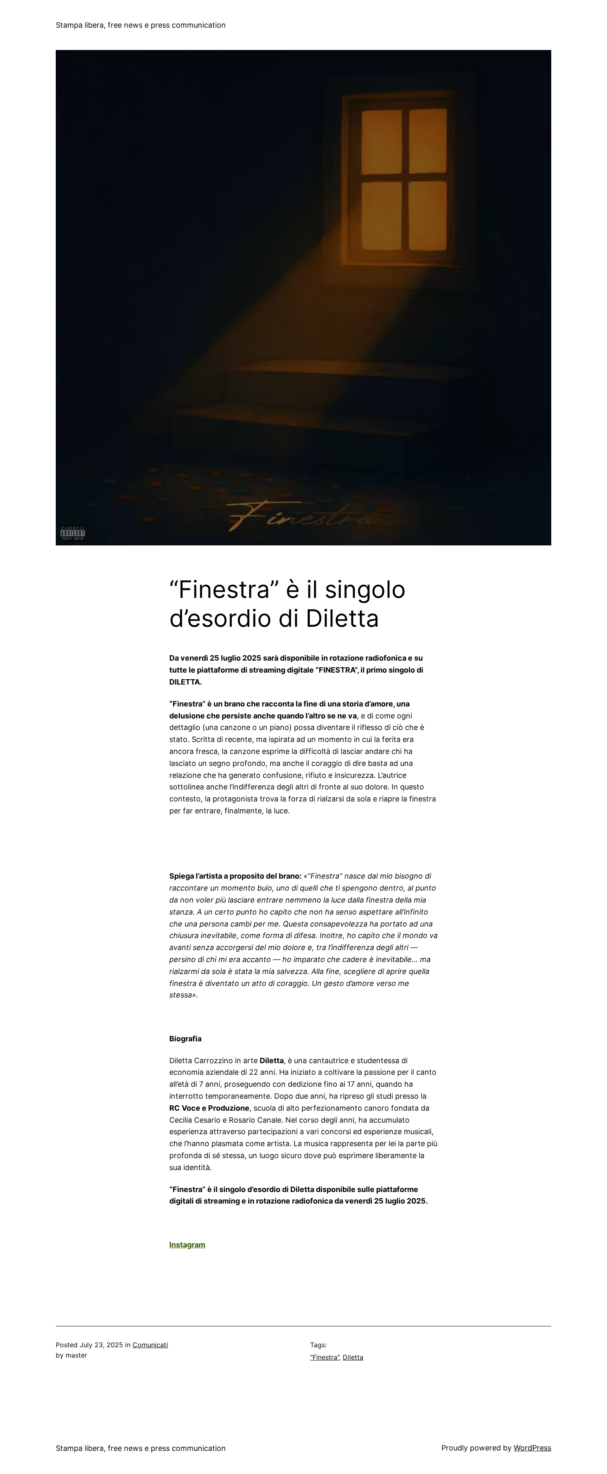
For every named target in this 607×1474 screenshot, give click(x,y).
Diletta (353, 1357)
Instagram (187, 1244)
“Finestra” (324, 1357)
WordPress (532, 1447)
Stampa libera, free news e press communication (141, 25)
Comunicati (150, 1345)
